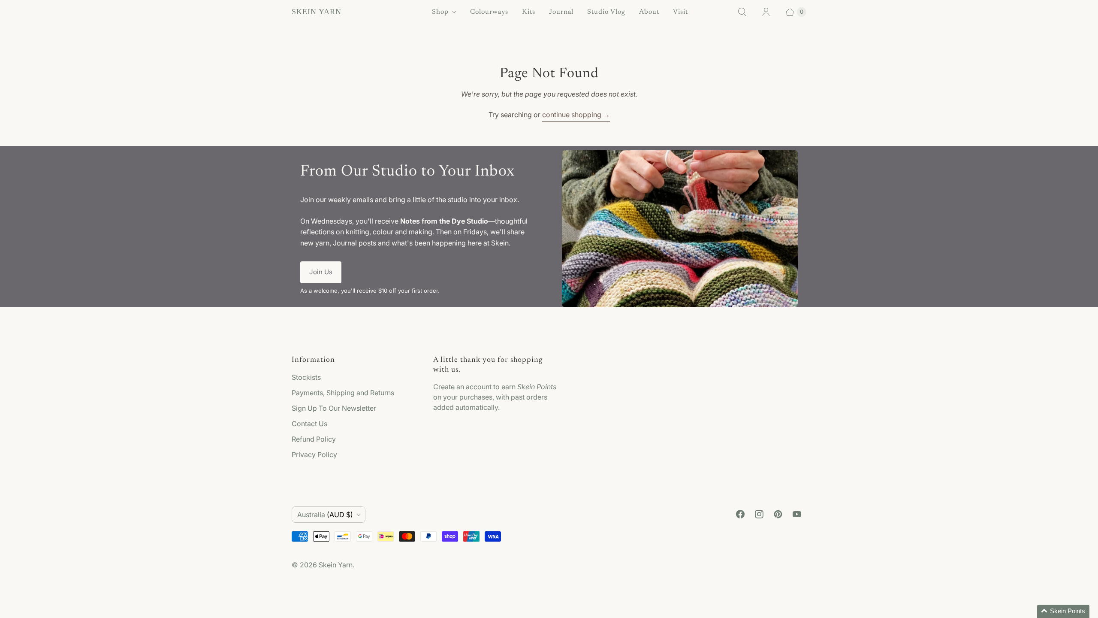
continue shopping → (576, 114)
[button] (1063, 611)
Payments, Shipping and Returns (343, 392)
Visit (680, 12)
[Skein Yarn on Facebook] (740, 514)
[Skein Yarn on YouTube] (796, 514)
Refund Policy (314, 439)
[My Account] (766, 12)
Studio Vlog (606, 12)
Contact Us (309, 423)
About (649, 12)
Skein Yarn (336, 564)
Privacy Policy (314, 454)
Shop (440, 12)
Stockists (306, 377)
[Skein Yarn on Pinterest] (778, 514)
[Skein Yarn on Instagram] (759, 514)
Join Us (320, 272)
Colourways (489, 12)
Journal (561, 12)
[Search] (742, 12)
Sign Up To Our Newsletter (334, 408)
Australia (325, 514)
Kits (528, 12)
